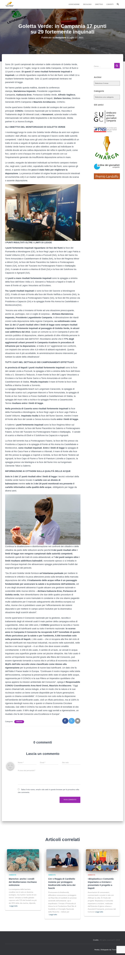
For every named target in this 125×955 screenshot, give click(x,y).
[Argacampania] (9, 4)
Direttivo (99, 4)
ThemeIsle (116, 950)
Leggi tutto (13, 906)
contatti (109, 4)
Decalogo (87, 4)
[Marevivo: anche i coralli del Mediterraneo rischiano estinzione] (23, 860)
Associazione (74, 4)
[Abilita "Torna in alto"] (120, 950)
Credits (96, 940)
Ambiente (19, 721)
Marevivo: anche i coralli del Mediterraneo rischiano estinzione (23, 882)
